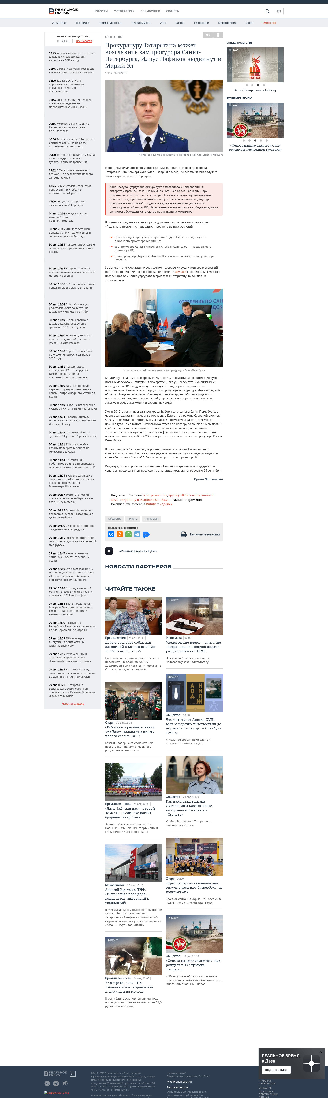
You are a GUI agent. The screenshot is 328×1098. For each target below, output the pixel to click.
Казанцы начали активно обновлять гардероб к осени (69, 556)
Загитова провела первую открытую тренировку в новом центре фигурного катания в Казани (72, 391)
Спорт (250, 22)
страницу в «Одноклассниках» (144, 500)
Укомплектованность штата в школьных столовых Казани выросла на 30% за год (72, 56)
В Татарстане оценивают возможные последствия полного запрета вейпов (71, 174)
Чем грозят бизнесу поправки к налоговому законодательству (193, 652)
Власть (132, 518)
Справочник (150, 11)
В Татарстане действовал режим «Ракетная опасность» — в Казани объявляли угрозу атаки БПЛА (72, 690)
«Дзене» (166, 504)
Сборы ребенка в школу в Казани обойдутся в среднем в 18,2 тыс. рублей (68, 323)
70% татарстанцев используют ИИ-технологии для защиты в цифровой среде (70, 232)
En (279, 11)
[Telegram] (137, 534)
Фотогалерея (124, 11)
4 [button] (264, 85)
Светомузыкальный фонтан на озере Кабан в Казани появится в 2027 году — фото (70, 591)
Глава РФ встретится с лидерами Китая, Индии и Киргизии (73, 406)
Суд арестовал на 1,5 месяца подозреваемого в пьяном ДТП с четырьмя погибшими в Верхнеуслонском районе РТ (71, 574)
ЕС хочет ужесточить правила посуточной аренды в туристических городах (71, 339)
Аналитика (59, 22)
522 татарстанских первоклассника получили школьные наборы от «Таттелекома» (66, 86)
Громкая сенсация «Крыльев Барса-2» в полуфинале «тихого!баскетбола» (194, 892)
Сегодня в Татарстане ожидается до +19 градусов (71, 527)
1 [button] (246, 85)
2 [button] (252, 85)
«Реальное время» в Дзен (138, 551)
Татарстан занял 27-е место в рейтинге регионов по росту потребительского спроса (72, 142)
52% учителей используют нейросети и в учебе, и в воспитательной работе (70, 189)
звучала (180, 271)
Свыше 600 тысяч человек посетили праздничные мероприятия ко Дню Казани (70, 103)
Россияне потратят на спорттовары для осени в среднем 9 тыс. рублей (73, 541)
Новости (101, 11)
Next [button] (281, 64)
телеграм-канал (155, 495)
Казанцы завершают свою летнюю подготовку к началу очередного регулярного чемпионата (130, 738)
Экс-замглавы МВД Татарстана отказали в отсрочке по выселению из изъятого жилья (72, 673)
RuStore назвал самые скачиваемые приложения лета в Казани (72, 248)
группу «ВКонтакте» (184, 495)
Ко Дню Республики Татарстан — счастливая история (189, 813)
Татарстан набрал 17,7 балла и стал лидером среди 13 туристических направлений (72, 158)
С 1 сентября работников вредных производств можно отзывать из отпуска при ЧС (72, 463)
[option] (255, 64)
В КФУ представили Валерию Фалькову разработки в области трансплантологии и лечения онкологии (70, 609)
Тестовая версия (178, 1087)
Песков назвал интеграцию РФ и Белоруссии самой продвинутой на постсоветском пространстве (68, 372)
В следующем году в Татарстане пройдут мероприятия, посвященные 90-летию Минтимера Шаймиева (72, 481)
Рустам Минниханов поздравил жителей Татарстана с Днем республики (71, 513)
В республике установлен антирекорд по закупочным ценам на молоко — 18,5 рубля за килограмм (133, 994)
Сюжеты (173, 11)
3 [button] (258, 85)
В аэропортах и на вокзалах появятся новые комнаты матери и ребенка (72, 272)
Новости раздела (73, 703)
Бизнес (180, 22)
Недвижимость (141, 22)
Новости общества (73, 36)
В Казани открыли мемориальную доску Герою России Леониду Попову (72, 420)
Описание (265, 1087)
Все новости (84, 41)
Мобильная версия (179, 1081)
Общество (269, 22)
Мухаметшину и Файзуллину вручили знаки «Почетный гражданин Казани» (70, 657)
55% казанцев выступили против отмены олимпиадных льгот (66, 641)
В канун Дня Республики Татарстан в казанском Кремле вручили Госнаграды (72, 626)
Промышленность (110, 22)
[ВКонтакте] (208, 35)
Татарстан (151, 518)
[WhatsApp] (128, 534)
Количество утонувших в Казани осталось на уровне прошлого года (69, 127)
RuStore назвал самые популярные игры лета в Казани (72, 285)
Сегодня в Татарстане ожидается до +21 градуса (67, 203)
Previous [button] (229, 64)
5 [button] (266, 141)
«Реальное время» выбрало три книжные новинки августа (193, 731)
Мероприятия (227, 22)
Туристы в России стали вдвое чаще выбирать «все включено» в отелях (71, 498)
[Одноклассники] (218, 35)
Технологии (201, 22)
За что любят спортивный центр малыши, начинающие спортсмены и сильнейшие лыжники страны (131, 819)
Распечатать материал (205, 534)
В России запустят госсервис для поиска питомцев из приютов (71, 70)
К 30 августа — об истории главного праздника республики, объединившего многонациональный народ (194, 972)
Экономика (82, 22)
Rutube (151, 504)
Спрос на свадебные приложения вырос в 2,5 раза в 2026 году (71, 354)
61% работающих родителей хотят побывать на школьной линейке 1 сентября (69, 307)
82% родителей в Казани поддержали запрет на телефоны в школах (69, 448)
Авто (163, 22)
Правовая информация (267, 1082)
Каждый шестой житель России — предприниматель (68, 217)
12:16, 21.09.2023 (116, 73)
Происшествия (115, 638)
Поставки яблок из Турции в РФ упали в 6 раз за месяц (72, 434)
